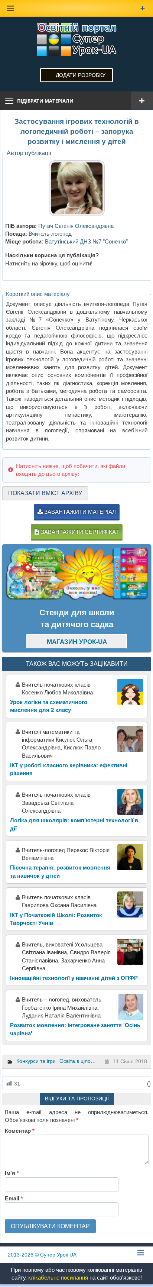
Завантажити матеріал (79, 512)
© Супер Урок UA (42, 1255)
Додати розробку (80, 75)
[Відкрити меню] (142, 101)
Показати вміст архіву (45, 493)
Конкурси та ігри (36, 1061)
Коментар (20, 1131)
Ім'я (12, 1173)
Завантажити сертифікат (79, 532)
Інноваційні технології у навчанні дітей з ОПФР (74, 978)
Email (14, 1198)
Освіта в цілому (78, 1061)
